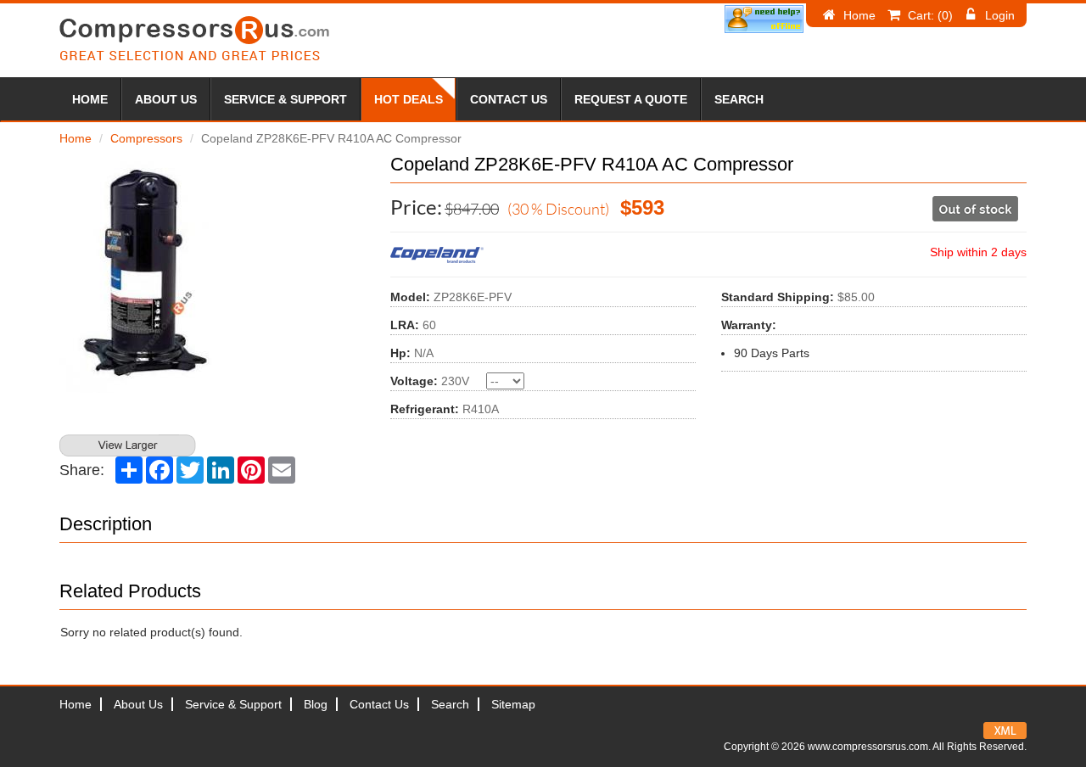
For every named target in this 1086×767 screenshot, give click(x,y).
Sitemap (513, 704)
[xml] (1005, 730)
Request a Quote (630, 99)
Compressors (146, 138)
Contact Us (508, 99)
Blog (315, 704)
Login (1000, 15)
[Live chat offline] (764, 19)
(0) (930, 15)
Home (859, 15)
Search (739, 99)
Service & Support (285, 99)
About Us (166, 99)
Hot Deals (408, 99)
